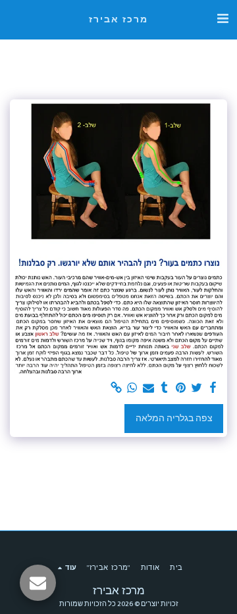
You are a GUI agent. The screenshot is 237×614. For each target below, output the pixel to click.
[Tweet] (197, 388)
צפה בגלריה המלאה (174, 418)
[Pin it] (181, 388)
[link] (116, 388)
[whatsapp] (132, 388)
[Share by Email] (149, 388)
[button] (222, 19)
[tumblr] (165, 388)
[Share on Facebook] (213, 388)
